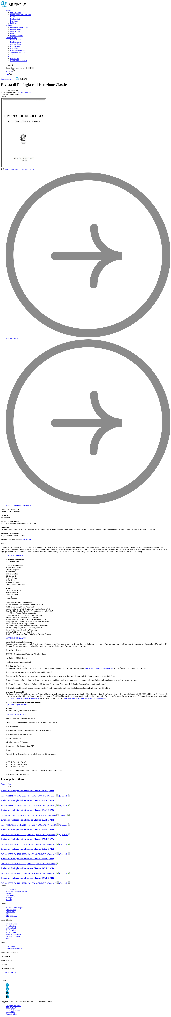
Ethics (12, 34)
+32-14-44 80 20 (9, 972)
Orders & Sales (15, 40)
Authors (9, 25)
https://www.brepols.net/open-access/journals (22, 698)
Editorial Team (15, 29)
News (8, 57)
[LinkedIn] (7, 998)
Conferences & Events (18, 61)
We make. (13, 1006)
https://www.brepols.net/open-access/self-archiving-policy (85, 698)
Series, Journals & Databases (20, 15)
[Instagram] (7, 994)
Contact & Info (11, 38)
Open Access (15, 31)
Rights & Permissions (18, 50)
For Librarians (15, 42)
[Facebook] (7, 986)
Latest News (14, 59)
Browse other (6, 79)
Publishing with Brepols (19, 27)
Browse (8, 11)
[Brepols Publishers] (13, 7)
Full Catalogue (15, 13)
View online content (12, 170)
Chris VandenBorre (24, 92)
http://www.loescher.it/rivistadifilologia (99, 668)
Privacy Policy (11, 1008)
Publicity (13, 23)
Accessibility (10, 1012)
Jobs (11, 54)
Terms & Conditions (13, 1010)
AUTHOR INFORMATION (16, 638)
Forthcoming (15, 19)
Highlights (14, 21)
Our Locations (15, 46)
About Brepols (15, 48)
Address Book (15, 44)
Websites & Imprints (17, 52)
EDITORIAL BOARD (14, 555)
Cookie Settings (11, 1014)
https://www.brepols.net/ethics (17, 704)
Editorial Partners (16, 36)
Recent (12, 17)
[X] (7, 990)
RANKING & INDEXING (16, 714)
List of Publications (27, 170)
